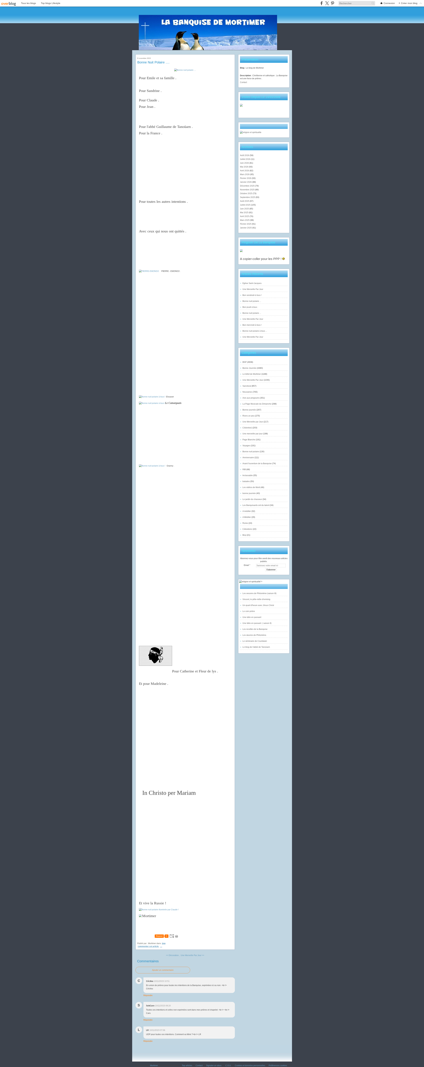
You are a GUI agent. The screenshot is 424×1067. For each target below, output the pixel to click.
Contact (243, 82)
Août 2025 (245, 201)
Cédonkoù (247, 428)
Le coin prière (248, 611)
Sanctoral (246, 386)
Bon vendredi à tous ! (252, 295)
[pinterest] (332, 3)
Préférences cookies (278, 1065)
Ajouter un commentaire (163, 970)
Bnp (244, 535)
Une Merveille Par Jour (252, 289)
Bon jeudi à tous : (250, 307)
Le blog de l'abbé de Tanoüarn (256, 647)
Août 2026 (245, 155)
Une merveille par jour (252, 434)
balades (246, 481)
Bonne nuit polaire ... (251, 301)
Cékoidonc (247, 529)
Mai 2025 (244, 212)
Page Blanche (248, 439)
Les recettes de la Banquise (254, 629)
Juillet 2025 (245, 205)
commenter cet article (148, 946)
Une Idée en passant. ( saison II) (256, 623)
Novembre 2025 (247, 190)
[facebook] (321, 3)
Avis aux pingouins (251, 398)
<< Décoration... (173, 955)
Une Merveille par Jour (252, 422)
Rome (245, 523)
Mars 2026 (245, 174)
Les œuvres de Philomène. (254, 635)
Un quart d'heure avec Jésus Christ (258, 605)
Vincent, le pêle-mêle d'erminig (256, 599)
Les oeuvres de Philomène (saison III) (259, 593)
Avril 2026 (245, 170)
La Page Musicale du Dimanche (256, 404)
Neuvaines (247, 392)
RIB (244, 469)
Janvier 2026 (246, 182)
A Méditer (246, 517)
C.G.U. (228, 1065)
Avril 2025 (245, 216)
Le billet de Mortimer (251, 374)
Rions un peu (248, 416)
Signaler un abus (214, 1065)
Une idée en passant (251, 617)
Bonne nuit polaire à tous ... (254, 331)
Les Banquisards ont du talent (255, 505)
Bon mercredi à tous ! (252, 325)
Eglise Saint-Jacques (252, 283)
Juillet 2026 (245, 159)
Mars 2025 (245, 220)
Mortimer (154, 1065)
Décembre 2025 (247, 186)
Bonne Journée (249, 368)
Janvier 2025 (246, 228)
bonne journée (249, 493)
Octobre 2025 (246, 193)
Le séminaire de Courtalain (254, 641)
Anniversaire (248, 457)
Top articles (187, 1065)
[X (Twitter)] (327, 3)
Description (245, 75)
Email (246, 565)
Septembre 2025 (248, 197)
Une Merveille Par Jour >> (192, 955)
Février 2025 (246, 224)
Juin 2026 (244, 163)
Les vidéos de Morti (251, 487)
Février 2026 (246, 178)
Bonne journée (249, 410)
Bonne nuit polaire (250, 451)
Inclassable (247, 475)
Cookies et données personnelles (250, 1065)
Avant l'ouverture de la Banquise (257, 463)
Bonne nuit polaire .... (153, 62)
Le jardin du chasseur (252, 499)
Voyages (246, 445)
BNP (163, 943)
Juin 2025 (244, 209)
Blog (242, 68)
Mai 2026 (244, 167)
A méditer (246, 511)
